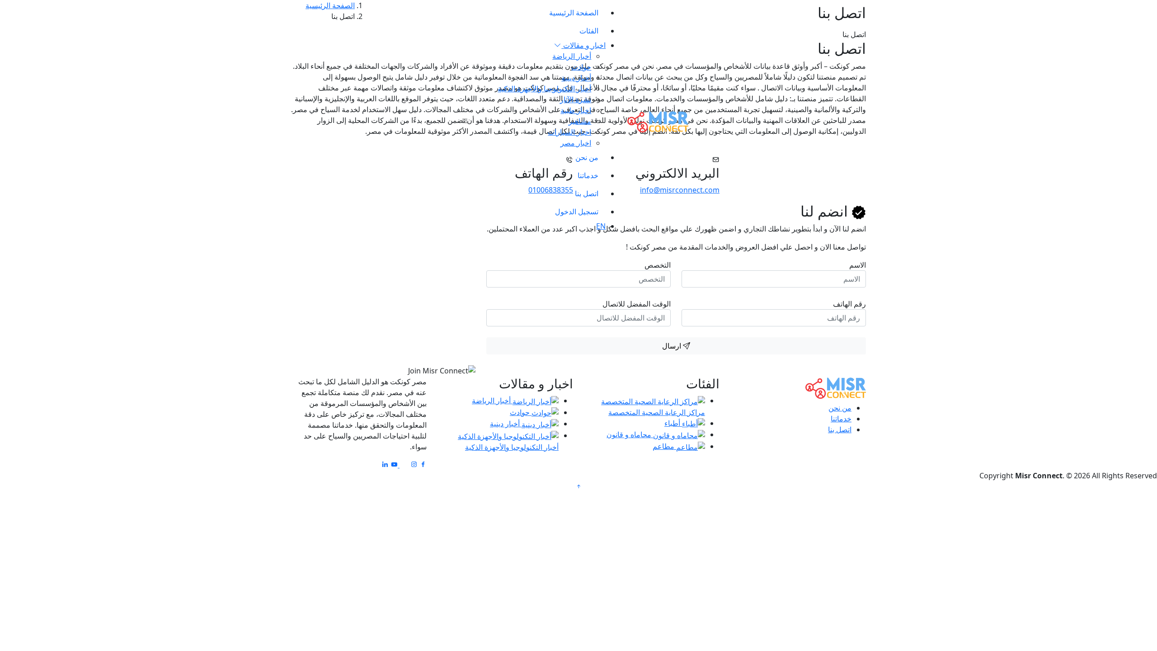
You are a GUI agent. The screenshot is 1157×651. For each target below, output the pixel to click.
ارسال (672, 346)
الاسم (857, 265)
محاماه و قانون (630, 434)
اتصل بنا (586, 193)
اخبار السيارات (569, 132)
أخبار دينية (576, 78)
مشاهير (580, 121)
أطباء (673, 423)
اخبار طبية (575, 110)
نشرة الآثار (575, 99)
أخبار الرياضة (571, 56)
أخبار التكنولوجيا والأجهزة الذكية (544, 89)
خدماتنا (588, 175)
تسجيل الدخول (576, 212)
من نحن (586, 157)
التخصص (657, 265)
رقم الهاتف (849, 304)
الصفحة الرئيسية (573, 13)
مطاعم (664, 446)
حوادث (581, 67)
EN (601, 226)
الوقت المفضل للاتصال (636, 304)
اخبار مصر (575, 143)
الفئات (588, 31)
